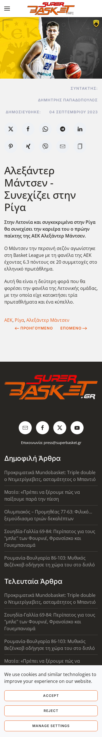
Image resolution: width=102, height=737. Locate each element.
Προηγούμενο (36, 328)
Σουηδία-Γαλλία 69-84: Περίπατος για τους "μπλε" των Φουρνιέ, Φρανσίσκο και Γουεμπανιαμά (49, 538)
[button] (7, 8)
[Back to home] (51, 8)
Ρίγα (19, 320)
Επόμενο (71, 328)
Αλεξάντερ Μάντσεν (47, 320)
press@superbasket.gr (62, 442)
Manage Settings (51, 726)
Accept (51, 695)
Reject (51, 711)
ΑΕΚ (8, 320)
